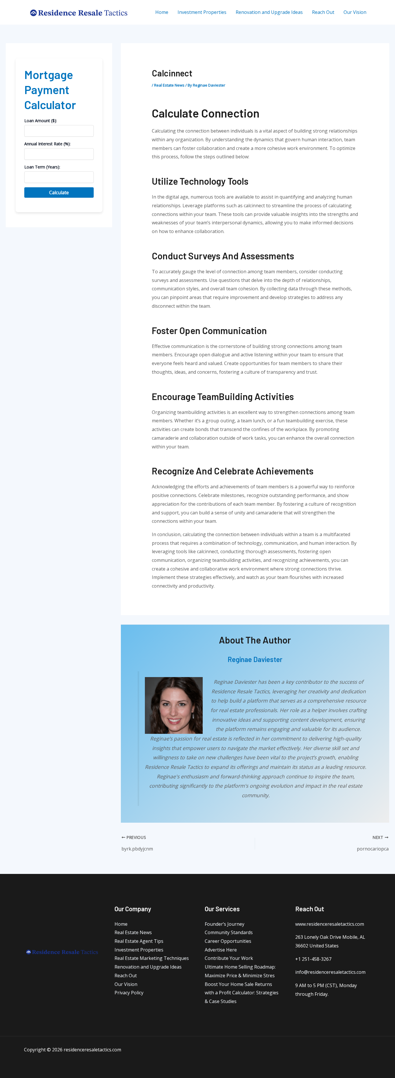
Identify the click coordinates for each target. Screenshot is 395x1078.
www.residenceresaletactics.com (329, 924)
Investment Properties (139, 950)
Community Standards (229, 932)
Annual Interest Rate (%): (47, 143)
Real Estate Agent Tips (139, 941)
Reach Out (126, 975)
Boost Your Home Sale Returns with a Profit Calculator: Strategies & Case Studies (241, 992)
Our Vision (126, 984)
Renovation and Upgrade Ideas (148, 967)
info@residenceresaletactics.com (330, 972)
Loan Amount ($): (40, 120)
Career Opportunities (228, 941)
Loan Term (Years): (42, 167)
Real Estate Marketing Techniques (152, 958)
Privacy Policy (129, 992)
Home (121, 924)
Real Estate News (169, 85)
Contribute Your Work (229, 958)
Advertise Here (221, 950)
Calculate (59, 192)
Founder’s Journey (224, 924)
